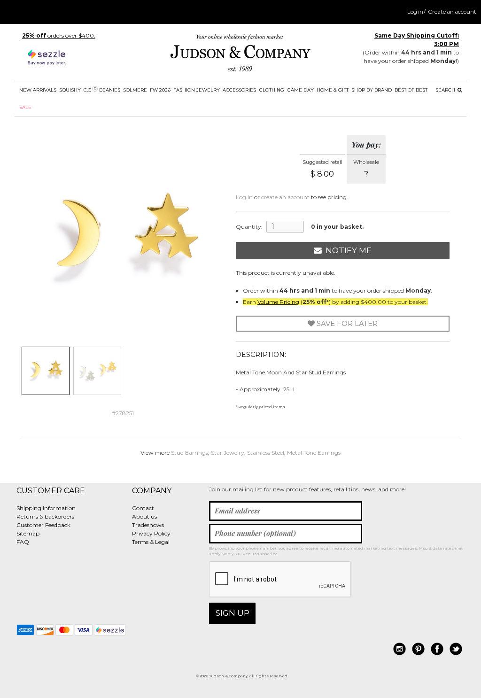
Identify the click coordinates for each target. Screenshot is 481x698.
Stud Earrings (189, 452)
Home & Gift (333, 90)
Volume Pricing (278, 301)
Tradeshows (148, 524)
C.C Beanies (102, 89)
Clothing (271, 90)
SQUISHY (70, 90)
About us (144, 516)
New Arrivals (37, 90)
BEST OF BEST (411, 90)
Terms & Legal (151, 541)
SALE (25, 107)
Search (446, 90)
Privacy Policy (151, 533)
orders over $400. (58, 35)
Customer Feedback (43, 524)
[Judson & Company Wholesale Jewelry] (240, 55)
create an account (285, 197)
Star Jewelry (227, 452)
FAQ (22, 541)
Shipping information (46, 508)
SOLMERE (135, 90)
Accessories (239, 90)
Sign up (232, 613)
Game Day (300, 90)
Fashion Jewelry (196, 90)
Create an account (452, 11)
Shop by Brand (371, 90)
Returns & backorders (45, 516)
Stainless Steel (265, 452)
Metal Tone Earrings (314, 452)
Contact (143, 508)
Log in (415, 11)
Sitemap (27, 533)
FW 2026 (160, 90)
